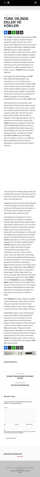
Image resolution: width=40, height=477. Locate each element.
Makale (17, 14)
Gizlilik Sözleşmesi (15, 470)
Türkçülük (14, 280)
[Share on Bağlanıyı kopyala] (17, 32)
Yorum (6, 407)
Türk (34, 37)
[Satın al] (20, 354)
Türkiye (29, 280)
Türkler (6, 123)
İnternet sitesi (29, 424)
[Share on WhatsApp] (13, 32)
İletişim (20, 472)
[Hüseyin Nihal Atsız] (20, 3)
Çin (13, 125)
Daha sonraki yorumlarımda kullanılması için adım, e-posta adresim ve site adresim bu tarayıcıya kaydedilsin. (20, 432)
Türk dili (19, 70)
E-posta (17, 424)
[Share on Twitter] (9, 32)
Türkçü (9, 37)
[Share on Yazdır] (21, 32)
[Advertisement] (20, 168)
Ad (5, 424)
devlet (15, 135)
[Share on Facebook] (5, 32)
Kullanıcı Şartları (25, 470)
